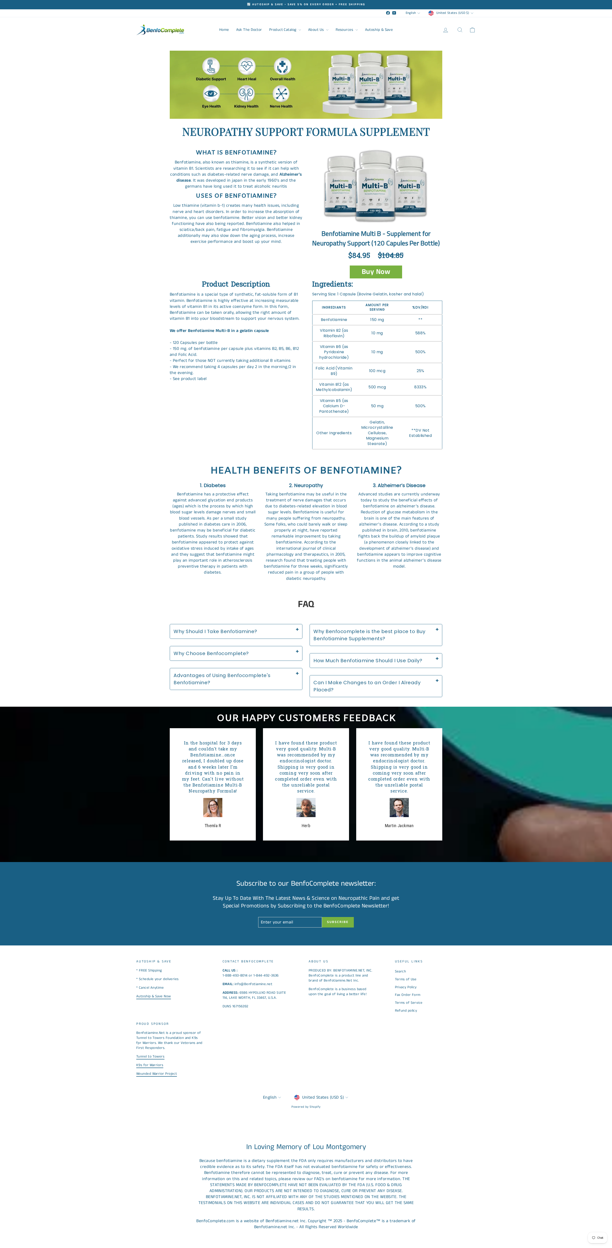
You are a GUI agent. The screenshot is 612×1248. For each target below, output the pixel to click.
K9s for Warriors (149, 1065)
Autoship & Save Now (153, 996)
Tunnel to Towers (150, 1056)
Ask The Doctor (249, 30)
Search (400, 971)
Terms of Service (409, 1002)
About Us (316, 30)
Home (224, 30)
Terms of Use (406, 979)
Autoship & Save (379, 30)
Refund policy (406, 1010)
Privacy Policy (406, 987)
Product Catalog (283, 30)
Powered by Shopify (305, 1107)
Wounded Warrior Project (156, 1073)
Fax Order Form (408, 994)
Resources (345, 30)
